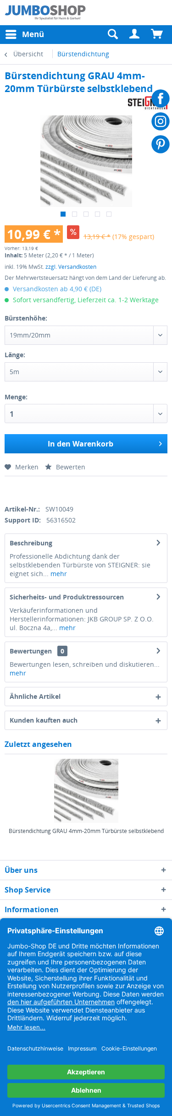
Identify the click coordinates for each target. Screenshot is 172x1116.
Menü (33, 34)
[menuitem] (135, 34)
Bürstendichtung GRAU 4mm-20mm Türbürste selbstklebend (86, 831)
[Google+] (40, 488)
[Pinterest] (55, 488)
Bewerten (69, 467)
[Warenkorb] (157, 34)
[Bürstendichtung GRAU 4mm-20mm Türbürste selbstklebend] (86, 791)
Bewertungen (31, 651)
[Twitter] (24, 488)
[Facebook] (8, 488)
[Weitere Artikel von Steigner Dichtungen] (147, 103)
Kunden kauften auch (44, 720)
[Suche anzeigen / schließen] (112, 34)
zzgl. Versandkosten (70, 267)
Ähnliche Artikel (35, 696)
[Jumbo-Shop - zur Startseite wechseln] (45, 13)
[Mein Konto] (135, 34)
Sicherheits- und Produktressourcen (67, 597)
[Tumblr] (71, 488)
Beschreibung (31, 543)
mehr (58, 573)
